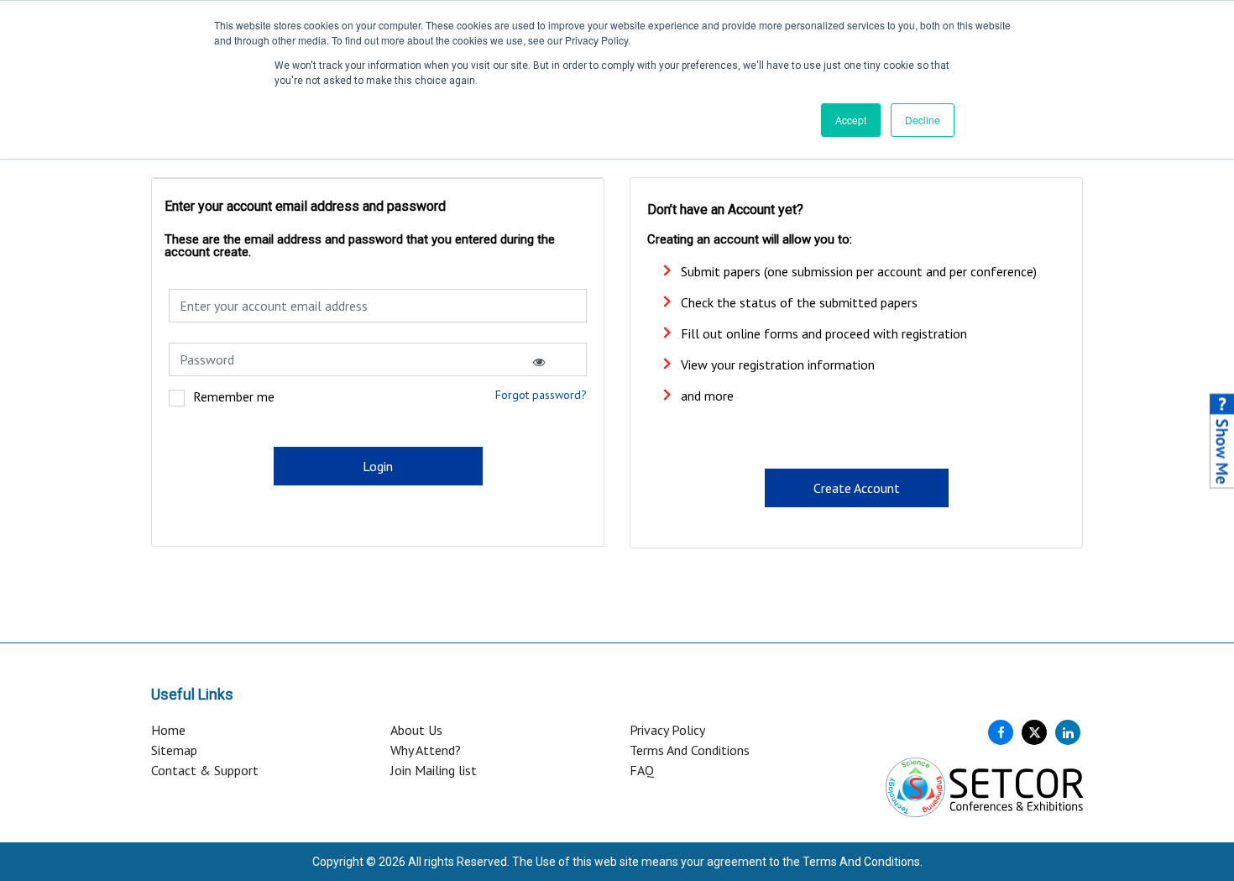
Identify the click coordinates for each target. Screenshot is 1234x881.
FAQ (642, 770)
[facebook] (1000, 732)
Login (378, 466)
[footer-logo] (984, 786)
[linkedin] (1067, 732)
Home (168, 729)
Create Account (856, 488)
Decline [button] (922, 120)
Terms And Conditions (690, 750)
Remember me (234, 396)
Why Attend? (425, 750)
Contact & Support (205, 770)
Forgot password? (541, 394)
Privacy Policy (667, 729)
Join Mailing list (433, 770)
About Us (416, 729)
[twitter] (1034, 732)
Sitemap (174, 750)
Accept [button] (850, 120)
